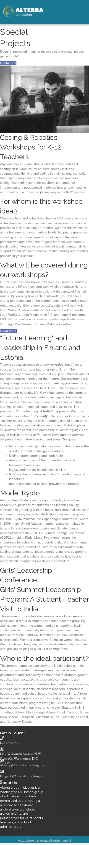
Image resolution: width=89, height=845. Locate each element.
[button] (8, 63)
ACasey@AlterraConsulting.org (22, 765)
